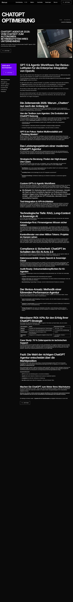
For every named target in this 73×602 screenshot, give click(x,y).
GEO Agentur (67, 19)
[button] (66, 2)
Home (60, 19)
